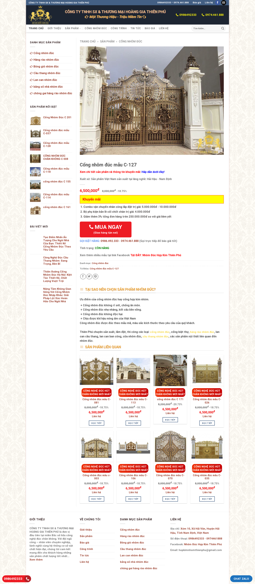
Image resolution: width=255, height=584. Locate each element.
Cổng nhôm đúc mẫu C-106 (133, 477)
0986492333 (164, 2)
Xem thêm (36, 559)
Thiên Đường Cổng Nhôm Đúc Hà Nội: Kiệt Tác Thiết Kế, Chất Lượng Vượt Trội (57, 276)
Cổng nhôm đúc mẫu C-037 (56, 132)
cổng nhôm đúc (160, 332)
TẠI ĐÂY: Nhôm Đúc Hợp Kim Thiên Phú (155, 255)
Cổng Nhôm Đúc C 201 (57, 117)
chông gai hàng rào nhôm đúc (52, 93)
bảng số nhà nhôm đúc (48, 86)
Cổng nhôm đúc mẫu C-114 (56, 196)
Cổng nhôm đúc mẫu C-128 (56, 144)
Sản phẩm (71, 28)
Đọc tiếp (96, 423)
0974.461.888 (181, 2)
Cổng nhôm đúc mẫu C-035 (207, 477)
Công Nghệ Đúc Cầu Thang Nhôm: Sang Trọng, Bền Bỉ (55, 260)
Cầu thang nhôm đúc (46, 73)
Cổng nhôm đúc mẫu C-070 (170, 477)
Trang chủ (36, 28)
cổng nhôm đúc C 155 (57, 181)
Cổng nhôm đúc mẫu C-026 (207, 401)
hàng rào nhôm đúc (202, 332)
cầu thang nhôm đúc (156, 336)
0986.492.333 (109, 241)
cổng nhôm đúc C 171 (170, 399)
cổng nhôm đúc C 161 (57, 207)
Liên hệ (209, 2)
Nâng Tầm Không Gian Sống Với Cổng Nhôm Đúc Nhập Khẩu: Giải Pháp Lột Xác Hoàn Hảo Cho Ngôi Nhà (57, 295)
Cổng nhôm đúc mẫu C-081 (96, 401)
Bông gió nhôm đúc (46, 66)
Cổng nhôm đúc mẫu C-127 (104, 268)
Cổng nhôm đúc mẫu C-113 (133, 401)
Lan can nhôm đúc (45, 80)
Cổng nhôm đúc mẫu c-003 (96, 477)
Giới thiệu (54, 28)
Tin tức (135, 28)
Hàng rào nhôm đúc (46, 59)
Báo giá (197, 2)
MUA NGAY (107, 229)
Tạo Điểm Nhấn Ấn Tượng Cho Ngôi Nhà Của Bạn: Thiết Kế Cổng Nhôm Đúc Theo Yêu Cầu (57, 243)
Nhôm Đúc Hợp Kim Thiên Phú (203, 544)
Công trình (119, 28)
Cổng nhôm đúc (96, 28)
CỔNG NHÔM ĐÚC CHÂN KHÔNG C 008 (55, 157)
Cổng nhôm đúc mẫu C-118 (56, 170)
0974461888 (214, 538)
